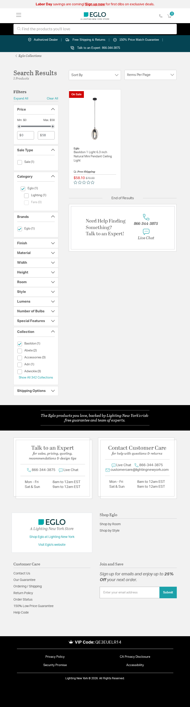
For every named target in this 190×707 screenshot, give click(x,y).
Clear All (52, 98)
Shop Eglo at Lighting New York (51, 537)
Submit (168, 592)
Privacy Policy (55, 656)
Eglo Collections (29, 55)
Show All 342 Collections (36, 377)
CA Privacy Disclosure (135, 656)
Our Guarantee (24, 580)
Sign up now (95, 4)
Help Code (21, 612)
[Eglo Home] (94, 15)
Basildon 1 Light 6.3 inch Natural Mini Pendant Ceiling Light (93, 156)
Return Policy (23, 593)
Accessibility (135, 665)
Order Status (22, 599)
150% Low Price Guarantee (33, 606)
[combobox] (95, 29)
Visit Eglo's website (52, 544)
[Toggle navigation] (18, 15)
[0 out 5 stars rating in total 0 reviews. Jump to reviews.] (85, 182)
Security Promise (55, 665)
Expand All (21, 98)
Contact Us (21, 573)
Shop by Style (110, 530)
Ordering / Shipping (27, 586)
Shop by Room (110, 524)
